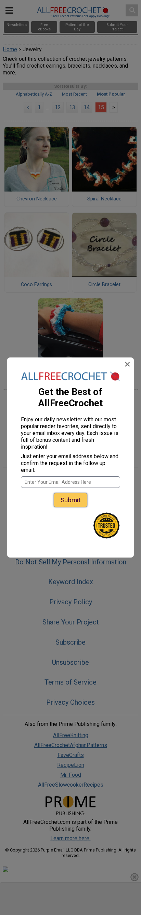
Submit (70, 500)
